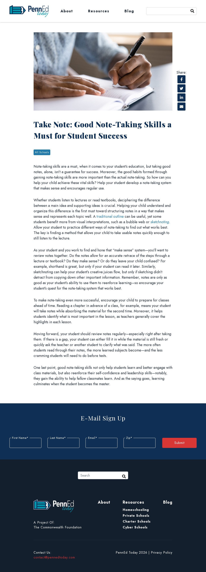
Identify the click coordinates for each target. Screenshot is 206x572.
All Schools (42, 152)
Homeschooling (136, 509)
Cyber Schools (135, 527)
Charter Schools (137, 521)
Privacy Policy (161, 552)
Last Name (58, 438)
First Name (20, 438)
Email (92, 438)
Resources (98, 11)
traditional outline (110, 216)
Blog (129, 11)
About (67, 11)
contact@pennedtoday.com (54, 557)
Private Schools (136, 515)
